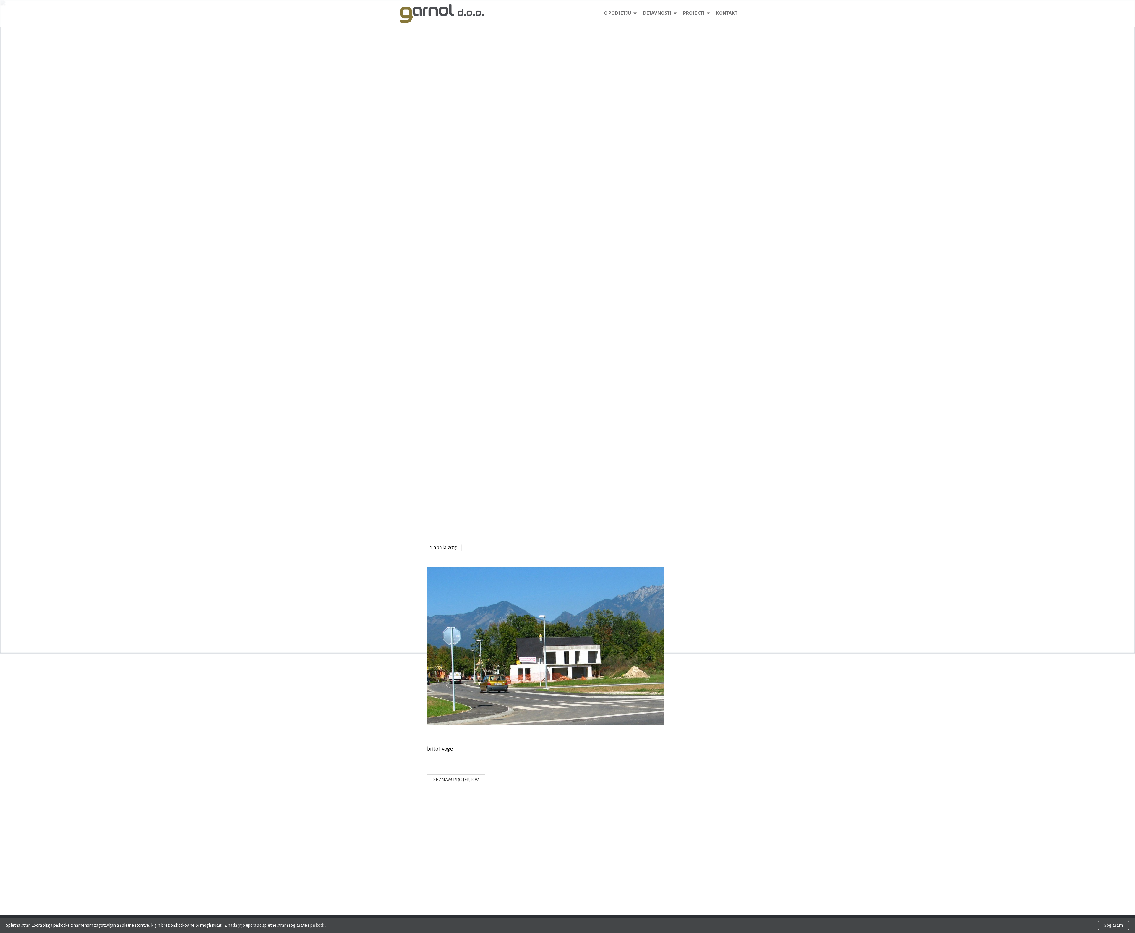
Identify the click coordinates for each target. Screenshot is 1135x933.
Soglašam (1113, 925)
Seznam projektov (456, 779)
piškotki (317, 925)
